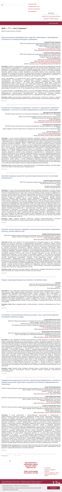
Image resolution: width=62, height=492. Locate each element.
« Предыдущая (4, 455)
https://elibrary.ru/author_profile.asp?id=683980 (49, 403)
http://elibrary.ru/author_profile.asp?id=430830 (49, 50)
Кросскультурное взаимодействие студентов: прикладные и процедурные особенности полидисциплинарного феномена (30, 38)
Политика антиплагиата (34, 8)
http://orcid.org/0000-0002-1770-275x (51, 49)
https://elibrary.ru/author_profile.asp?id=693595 (49, 135)
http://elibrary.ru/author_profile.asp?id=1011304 (49, 337)
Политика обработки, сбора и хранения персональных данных (52, 474)
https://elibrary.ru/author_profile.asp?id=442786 (49, 393)
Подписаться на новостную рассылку (51, 16)
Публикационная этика (33, 6)
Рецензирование (32, 11)
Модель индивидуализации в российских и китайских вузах (24, 280)
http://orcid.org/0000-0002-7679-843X (51, 59)
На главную (47, 468)
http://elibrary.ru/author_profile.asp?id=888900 (49, 122)
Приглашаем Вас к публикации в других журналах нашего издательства (31, 465)
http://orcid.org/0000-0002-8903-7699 (51, 120)
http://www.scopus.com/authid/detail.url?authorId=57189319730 (44, 63)
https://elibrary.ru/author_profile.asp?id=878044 (49, 239)
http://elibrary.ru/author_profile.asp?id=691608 (49, 329)
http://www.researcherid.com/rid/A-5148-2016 (49, 62)
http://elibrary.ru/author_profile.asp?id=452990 (49, 61)
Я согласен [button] (53, 487)
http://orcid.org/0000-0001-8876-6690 (51, 134)
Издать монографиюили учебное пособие (31, 472)
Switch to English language (51, 18)
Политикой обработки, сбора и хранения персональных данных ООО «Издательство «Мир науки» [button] (21, 488)
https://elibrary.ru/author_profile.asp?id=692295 (49, 412)
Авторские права (32, 4)
